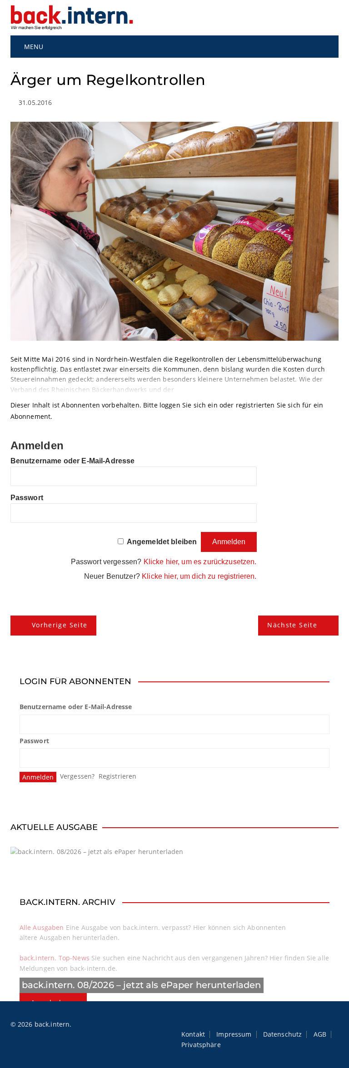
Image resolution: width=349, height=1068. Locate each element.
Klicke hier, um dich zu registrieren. (199, 576)
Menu (33, 46)
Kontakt (193, 1034)
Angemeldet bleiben (162, 542)
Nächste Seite (292, 625)
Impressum (233, 1034)
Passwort (26, 498)
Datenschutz (282, 1034)
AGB (320, 1034)
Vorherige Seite (59, 625)
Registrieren (118, 776)
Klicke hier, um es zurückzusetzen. (200, 562)
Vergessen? (77, 776)
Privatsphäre (201, 1044)
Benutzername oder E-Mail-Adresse (72, 461)
